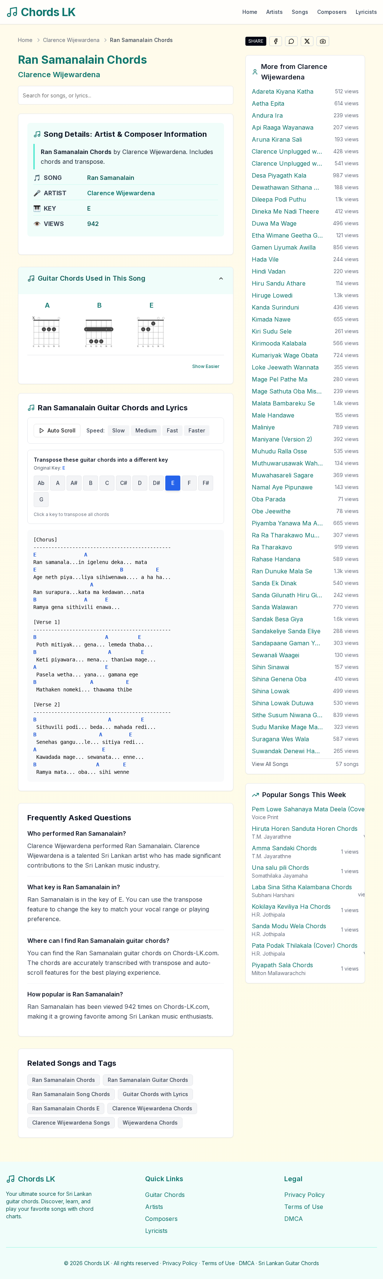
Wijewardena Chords (150, 1122)
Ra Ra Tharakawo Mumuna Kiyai (287, 535)
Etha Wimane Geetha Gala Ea (287, 235)
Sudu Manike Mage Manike (287, 727)
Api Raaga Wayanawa (282, 127)
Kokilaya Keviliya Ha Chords (291, 906)
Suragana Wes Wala (280, 739)
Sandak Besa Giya (277, 619)
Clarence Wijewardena (71, 40)
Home (249, 12)
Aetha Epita (268, 103)
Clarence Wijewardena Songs (71, 1122)
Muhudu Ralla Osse (279, 451)
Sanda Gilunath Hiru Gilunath (287, 595)
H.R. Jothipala (268, 914)
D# (156, 483)
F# (206, 483)
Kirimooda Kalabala (279, 343)
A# (74, 483)
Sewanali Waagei (275, 655)
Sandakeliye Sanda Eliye (286, 631)
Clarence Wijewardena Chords (152, 1108)
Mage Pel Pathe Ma (279, 379)
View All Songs (270, 764)
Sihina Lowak (270, 691)
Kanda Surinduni (275, 307)
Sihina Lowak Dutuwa (282, 703)
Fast (172, 430)
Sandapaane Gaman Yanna (287, 643)
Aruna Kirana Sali (277, 139)
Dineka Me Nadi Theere (285, 211)
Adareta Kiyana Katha (282, 91)
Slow (118, 430)
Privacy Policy (304, 1194)
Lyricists (366, 12)
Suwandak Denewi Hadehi (287, 751)
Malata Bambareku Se (283, 403)
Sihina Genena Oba (279, 679)
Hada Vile (265, 259)
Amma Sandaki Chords (284, 848)
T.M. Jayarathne (271, 836)
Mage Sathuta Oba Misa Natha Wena (287, 391)
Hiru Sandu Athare (279, 283)
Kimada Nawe (271, 319)
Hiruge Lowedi (272, 295)
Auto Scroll (62, 430)
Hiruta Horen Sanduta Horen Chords (305, 828)
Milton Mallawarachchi (279, 973)
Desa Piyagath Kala (279, 175)
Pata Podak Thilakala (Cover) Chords (305, 945)
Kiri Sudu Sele (272, 331)
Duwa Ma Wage (274, 223)
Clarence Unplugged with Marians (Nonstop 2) (287, 163)
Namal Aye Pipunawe (282, 487)
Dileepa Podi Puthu (279, 199)
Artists (274, 12)
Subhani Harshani (273, 895)
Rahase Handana (276, 559)
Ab (41, 483)
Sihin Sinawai (270, 667)
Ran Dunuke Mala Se (282, 571)
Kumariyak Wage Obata (285, 355)
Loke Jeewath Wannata (285, 367)
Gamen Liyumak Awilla (284, 247)
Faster (197, 430)
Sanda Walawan (274, 607)
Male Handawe (273, 415)
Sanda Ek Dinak (274, 583)
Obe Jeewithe (271, 511)
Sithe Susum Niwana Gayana (287, 715)
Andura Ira (267, 115)
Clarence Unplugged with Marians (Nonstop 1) (287, 151)
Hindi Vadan (268, 271)
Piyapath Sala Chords (282, 965)
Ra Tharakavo (272, 547)
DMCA (293, 1218)
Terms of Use (303, 1206)
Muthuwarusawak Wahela (287, 463)
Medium (145, 430)
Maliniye (263, 427)
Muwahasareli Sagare (282, 475)
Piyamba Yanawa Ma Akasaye (287, 523)
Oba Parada (268, 499)
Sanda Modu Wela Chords (289, 926)
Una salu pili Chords (280, 867)
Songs (300, 12)
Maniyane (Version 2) (282, 439)
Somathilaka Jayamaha (280, 875)
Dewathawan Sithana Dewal (287, 187)
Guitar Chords (165, 1194)
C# (123, 483)
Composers (332, 12)
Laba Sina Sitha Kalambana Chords (302, 887)
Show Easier (206, 366)
